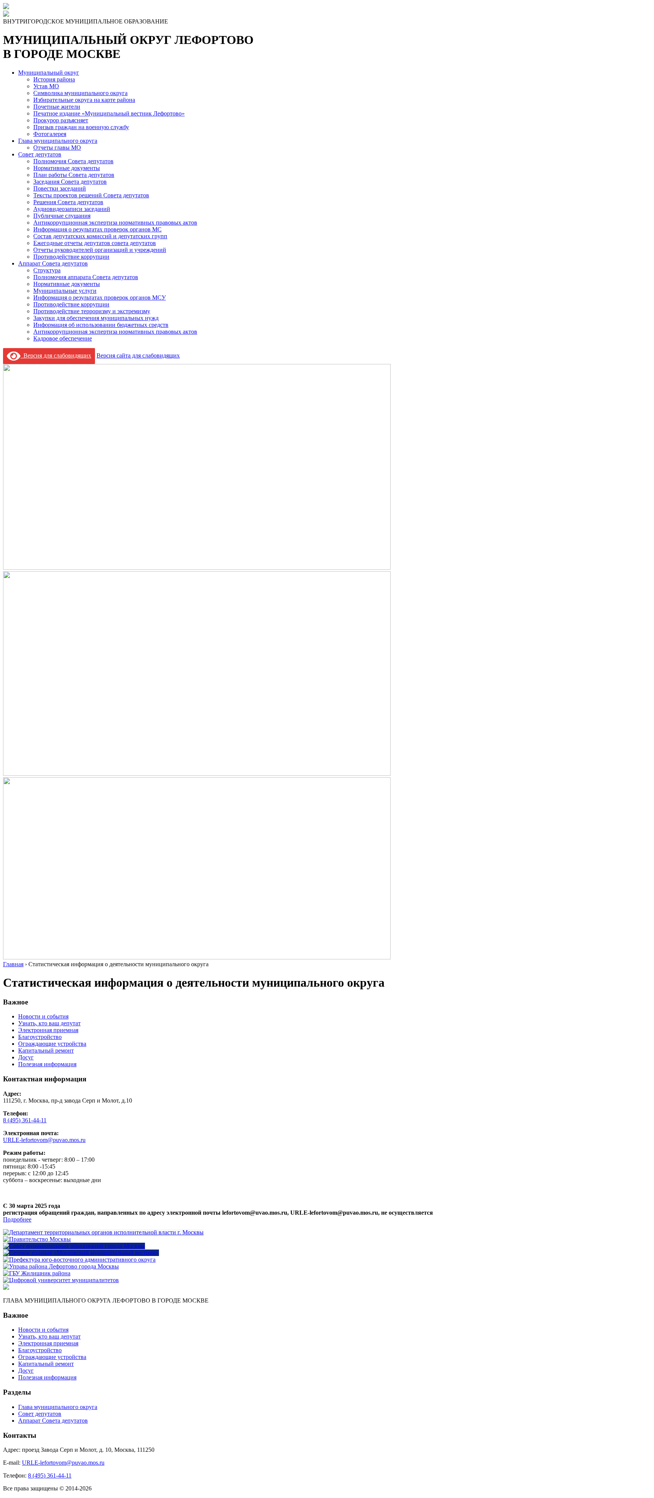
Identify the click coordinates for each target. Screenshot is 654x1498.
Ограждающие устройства (52, 1043)
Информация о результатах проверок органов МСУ (99, 297)
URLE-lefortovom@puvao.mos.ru (44, 1140)
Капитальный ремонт (46, 1050)
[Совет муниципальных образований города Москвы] (74, 1246)
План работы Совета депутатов (73, 175)
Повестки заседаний (59, 188)
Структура (47, 270)
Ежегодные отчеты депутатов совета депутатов (94, 243)
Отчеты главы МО (57, 147)
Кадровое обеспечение (62, 338)
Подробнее (17, 1219)
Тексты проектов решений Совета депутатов (91, 195)
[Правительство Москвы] (37, 1239)
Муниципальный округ (48, 72)
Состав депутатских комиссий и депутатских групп (100, 236)
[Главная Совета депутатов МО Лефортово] (6, 14)
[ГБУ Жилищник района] (36, 1273)
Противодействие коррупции (71, 256)
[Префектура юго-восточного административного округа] (79, 1259)
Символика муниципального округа (80, 93)
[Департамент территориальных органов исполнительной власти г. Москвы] (103, 1232)
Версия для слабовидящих (55, 355)
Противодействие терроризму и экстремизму (91, 311)
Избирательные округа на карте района (84, 100)
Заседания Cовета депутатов (70, 181)
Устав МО (46, 86)
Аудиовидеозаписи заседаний (71, 209)
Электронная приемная (48, 1030)
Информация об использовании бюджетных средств (100, 325)
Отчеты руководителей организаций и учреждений (99, 250)
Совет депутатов (39, 154)
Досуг (26, 1057)
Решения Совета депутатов (68, 202)
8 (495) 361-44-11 (25, 1120)
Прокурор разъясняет (60, 120)
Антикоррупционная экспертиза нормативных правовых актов (115, 222)
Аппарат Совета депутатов (53, 263)
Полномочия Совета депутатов (73, 161)
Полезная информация (47, 1064)
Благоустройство (40, 1037)
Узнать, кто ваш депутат (49, 1023)
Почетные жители (56, 106)
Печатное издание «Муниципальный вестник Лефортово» (109, 113)
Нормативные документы (66, 168)
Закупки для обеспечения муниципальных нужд (96, 318)
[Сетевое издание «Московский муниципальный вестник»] (81, 1253)
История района (54, 79)
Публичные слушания (61, 215)
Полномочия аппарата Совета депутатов (85, 277)
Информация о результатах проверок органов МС (97, 229)
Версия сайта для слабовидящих (138, 355)
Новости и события (43, 1016)
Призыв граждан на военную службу (81, 127)
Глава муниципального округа (57, 140)
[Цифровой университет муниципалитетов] (61, 1280)
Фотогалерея (49, 134)
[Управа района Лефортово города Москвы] (61, 1266)
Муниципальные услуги (65, 290)
